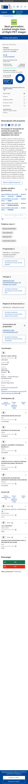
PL (19, 124)
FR (12, 124)
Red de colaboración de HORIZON (12, 393)
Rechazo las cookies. (14, 781)
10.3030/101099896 (8, 56)
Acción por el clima (7, 102)
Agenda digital (6, 93)
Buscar (21, 6)
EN (5, 124)
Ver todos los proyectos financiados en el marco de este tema (13, 290)
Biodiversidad (6, 105)
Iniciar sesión (14, 6)
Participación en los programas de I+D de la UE (14, 391)
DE (2, 124)
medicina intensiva (13, 205)
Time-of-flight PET (8, 232)
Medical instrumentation (9, 228)
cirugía (10, 200)
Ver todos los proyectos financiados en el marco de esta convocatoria (13, 338)
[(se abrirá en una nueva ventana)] (6, 6)
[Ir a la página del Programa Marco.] (14, 22)
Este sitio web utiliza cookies (10, 772)
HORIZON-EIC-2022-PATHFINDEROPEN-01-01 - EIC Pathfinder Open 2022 (12, 282)
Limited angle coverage (9, 240)
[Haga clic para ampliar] (25, 413)
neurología (11, 196)
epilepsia (19, 196)
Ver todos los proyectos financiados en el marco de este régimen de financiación (13, 314)
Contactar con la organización (10, 388)
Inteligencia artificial (8, 99)
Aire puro (5, 96)
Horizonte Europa (8, 16)
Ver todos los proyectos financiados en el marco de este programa (13, 262)
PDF (15, 566)
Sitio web (5, 389)
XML (15, 562)
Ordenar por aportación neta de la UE (14, 405)
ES (9, 124)
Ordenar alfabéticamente (6, 403)
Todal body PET (7, 236)
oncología (10, 209)
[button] (17, 6)
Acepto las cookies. (14, 777)
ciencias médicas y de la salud (9, 194)
